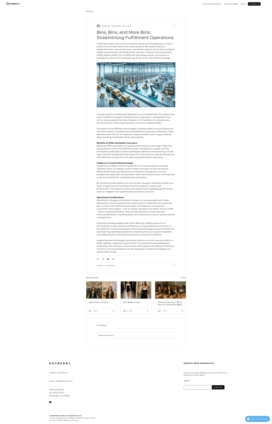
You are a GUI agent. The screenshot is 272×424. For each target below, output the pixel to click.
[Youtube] (50, 402)
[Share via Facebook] (98, 259)
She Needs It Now (131, 302)
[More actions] (174, 26)
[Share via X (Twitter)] (103, 259)
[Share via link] (113, 259)
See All (183, 277)
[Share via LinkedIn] (108, 259)
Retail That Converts (98, 302)
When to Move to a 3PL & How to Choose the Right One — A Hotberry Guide (170, 303)
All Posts (89, 11)
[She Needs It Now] (136, 290)
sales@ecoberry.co (64, 381)
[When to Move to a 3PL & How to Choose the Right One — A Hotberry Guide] (170, 290)
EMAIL (186, 381)
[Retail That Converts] (101, 290)
